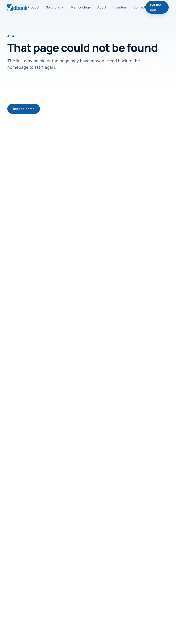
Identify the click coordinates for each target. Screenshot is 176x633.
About (101, 7)
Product (33, 7)
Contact (139, 7)
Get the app (155, 7)
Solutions (53, 7)
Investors (120, 7)
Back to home (23, 109)
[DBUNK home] (17, 7)
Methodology (81, 7)
